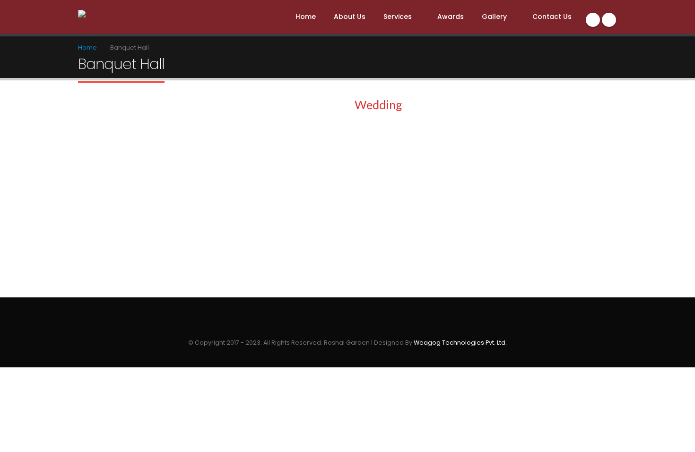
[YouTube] (355, 328)
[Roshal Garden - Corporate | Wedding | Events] (112, 16)
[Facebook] (593, 20)
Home (305, 16)
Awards (450, 16)
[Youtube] (609, 20)
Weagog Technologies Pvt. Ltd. (460, 343)
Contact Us (552, 16)
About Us (349, 16)
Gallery (494, 16)
